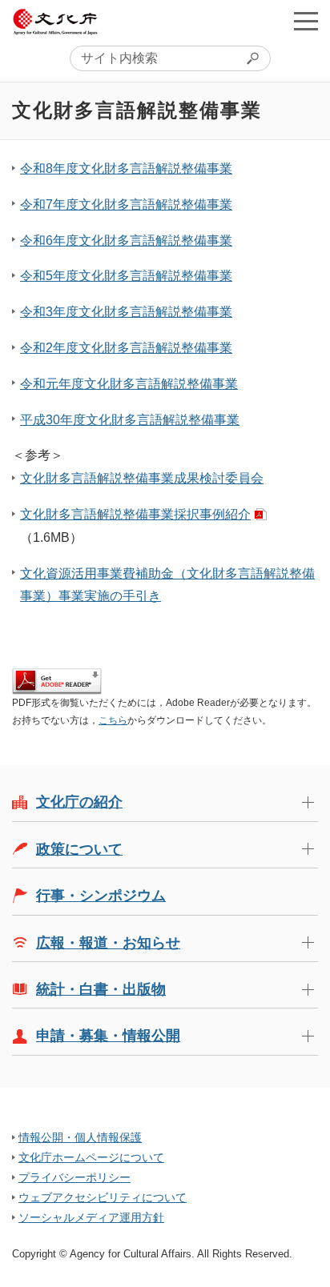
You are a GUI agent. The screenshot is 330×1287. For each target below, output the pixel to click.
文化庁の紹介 (79, 802)
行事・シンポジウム (101, 896)
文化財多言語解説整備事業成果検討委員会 (142, 478)
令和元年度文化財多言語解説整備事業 (129, 384)
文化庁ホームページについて (91, 1157)
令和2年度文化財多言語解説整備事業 (126, 348)
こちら (113, 720)
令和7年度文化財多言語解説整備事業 (126, 204)
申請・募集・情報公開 (108, 1036)
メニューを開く (306, 21)
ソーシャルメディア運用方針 (91, 1217)
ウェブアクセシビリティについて (102, 1197)
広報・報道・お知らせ (108, 943)
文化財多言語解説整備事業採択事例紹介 (135, 514)
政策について (79, 849)
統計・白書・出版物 (101, 989)
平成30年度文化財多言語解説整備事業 (129, 420)
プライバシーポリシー (74, 1177)
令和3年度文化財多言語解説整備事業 (126, 312)
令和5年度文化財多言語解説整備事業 (126, 276)
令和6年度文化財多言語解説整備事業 (126, 240)
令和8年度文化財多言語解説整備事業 (126, 168)
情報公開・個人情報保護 (80, 1137)
